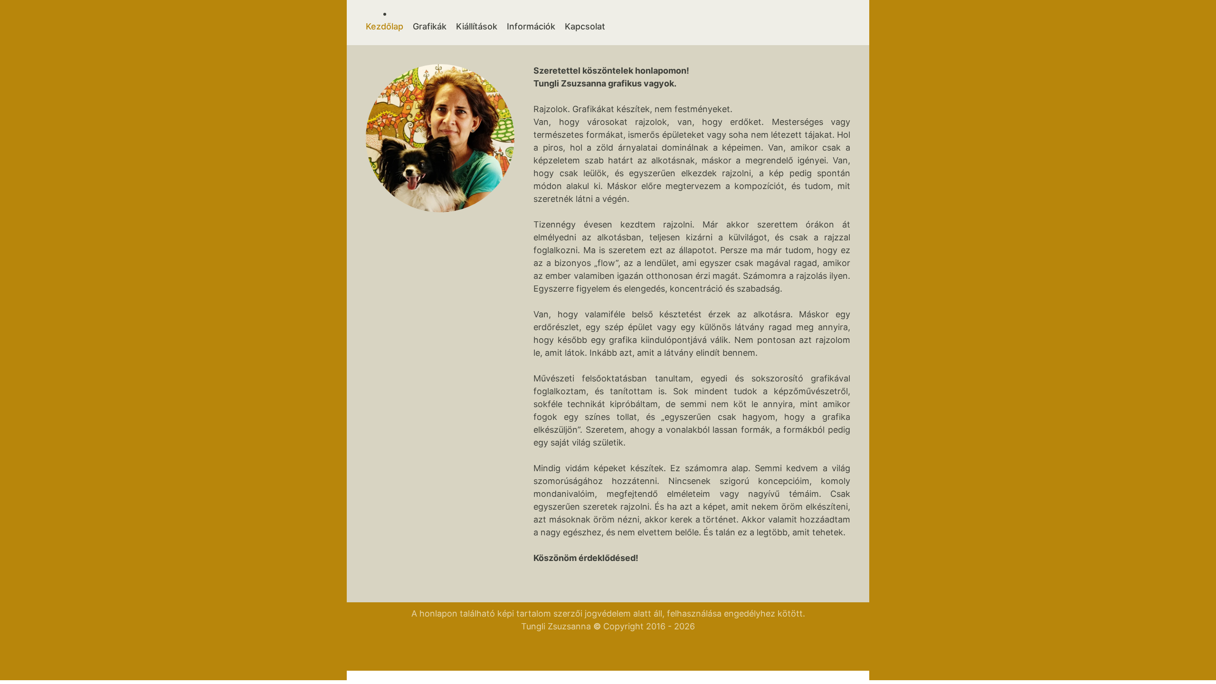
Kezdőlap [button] (384, 26)
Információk (531, 26)
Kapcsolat (585, 26)
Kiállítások (476, 26)
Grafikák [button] (429, 26)
